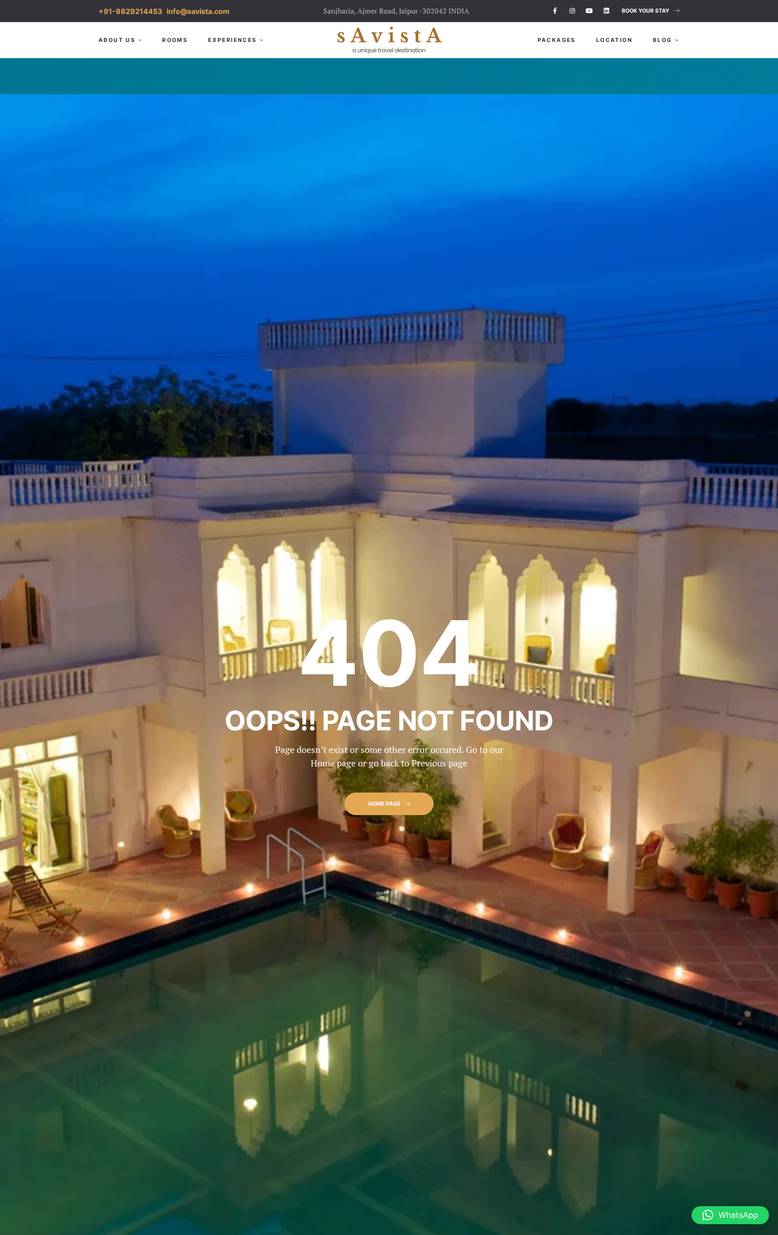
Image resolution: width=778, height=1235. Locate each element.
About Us (117, 39)
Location (614, 39)
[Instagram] (572, 11)
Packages (557, 39)
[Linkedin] (606, 11)
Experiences (232, 39)
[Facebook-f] (555, 11)
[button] (650, 11)
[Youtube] (589, 11)
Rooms (175, 39)
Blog (662, 39)
